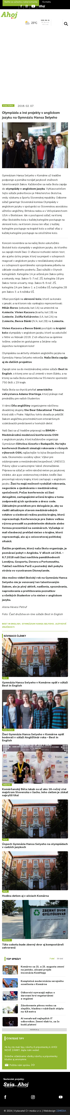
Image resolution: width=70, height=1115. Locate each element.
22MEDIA (61, 1110)
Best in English (11, 623)
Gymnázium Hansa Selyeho (38, 623)
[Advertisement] (35, 64)
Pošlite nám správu (20, 1065)
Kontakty (46, 2)
